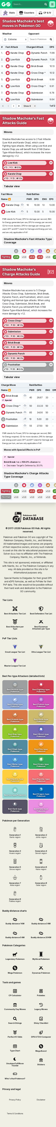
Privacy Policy (15, 1100)
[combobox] (27, 4)
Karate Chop (17, 53)
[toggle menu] (46, 4)
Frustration (11, 419)
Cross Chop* (38, 73)
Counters (29, 12)
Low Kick (15, 59)
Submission (37, 93)
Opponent (33, 33)
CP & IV (47, 12)
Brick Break (37, 66)
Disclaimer (41, 1100)
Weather (7, 33)
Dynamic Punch (39, 53)
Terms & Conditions (15, 1113)
